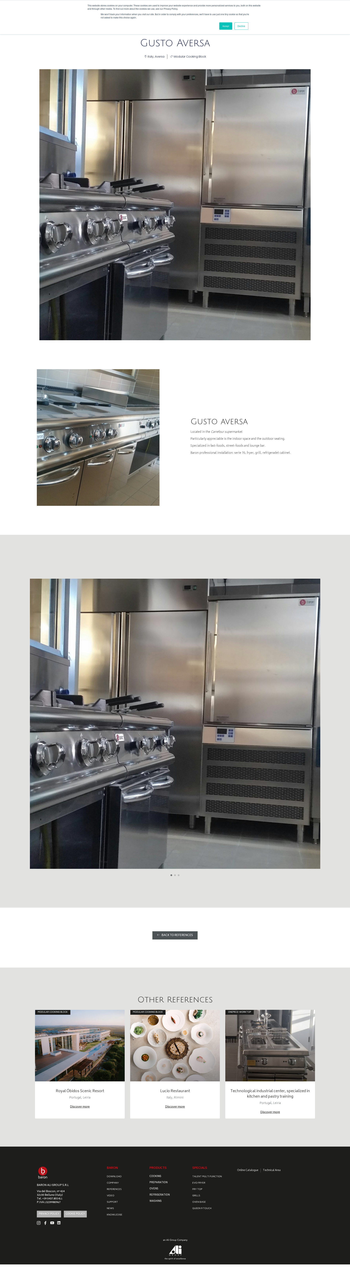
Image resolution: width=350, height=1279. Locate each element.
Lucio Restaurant (175, 1091)
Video (110, 1196)
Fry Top (197, 1189)
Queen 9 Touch (201, 1209)
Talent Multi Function (207, 1177)
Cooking (155, 1176)
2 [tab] (175, 875)
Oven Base (199, 1202)
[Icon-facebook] (45, 1223)
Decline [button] (241, 26)
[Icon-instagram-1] (38, 1223)
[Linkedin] (59, 1223)
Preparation (158, 1183)
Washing (155, 1201)
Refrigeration (159, 1195)
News (110, 1209)
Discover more (80, 1107)
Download (114, 1177)
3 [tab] (178, 875)
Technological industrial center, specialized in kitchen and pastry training (270, 1094)
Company (113, 1183)
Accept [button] (225, 26)
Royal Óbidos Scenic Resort (80, 1091)
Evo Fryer (198, 1183)
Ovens (153, 1189)
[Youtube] (52, 1223)
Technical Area (272, 1170)
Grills (196, 1196)
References (114, 1189)
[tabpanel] (175, 724)
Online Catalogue (247, 1170)
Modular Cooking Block (190, 56)
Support (112, 1202)
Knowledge (114, 1215)
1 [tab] (171, 875)
